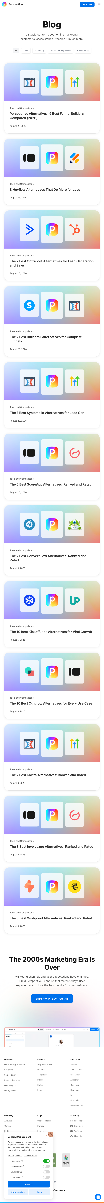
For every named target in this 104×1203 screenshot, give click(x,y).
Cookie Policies (44, 1121)
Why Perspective (44, 1064)
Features (41, 1069)
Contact (7, 1126)
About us (8, 1121)
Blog (72, 1095)
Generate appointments (14, 1064)
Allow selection (18, 1192)
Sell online (8, 1070)
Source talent (10, 1075)
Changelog (75, 1100)
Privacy (40, 1126)
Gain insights (10, 1085)
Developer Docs (77, 1105)
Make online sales (12, 1080)
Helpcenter (75, 1090)
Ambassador (76, 1069)
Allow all (28, 1184)
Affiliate (73, 1064)
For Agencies (10, 1090)
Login (39, 1090)
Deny (39, 1192)
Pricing (40, 1080)
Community (75, 1085)
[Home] (12, 4)
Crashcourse (76, 1075)
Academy (74, 1080)
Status (40, 1085)
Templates (42, 1075)
